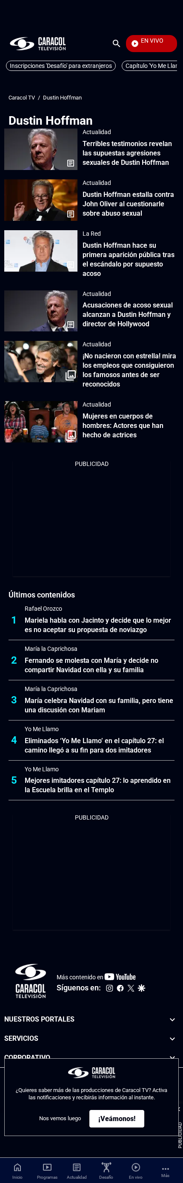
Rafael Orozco (43, 608)
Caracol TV (22, 97)
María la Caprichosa (51, 648)
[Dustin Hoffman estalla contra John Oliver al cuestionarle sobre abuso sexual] (40, 200)
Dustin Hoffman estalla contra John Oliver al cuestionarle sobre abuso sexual (128, 203)
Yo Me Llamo (42, 729)
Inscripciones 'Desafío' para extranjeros (61, 65)
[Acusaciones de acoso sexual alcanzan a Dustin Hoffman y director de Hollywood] (40, 311)
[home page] (38, 43)
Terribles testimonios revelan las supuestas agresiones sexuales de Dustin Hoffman (127, 153)
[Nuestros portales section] (172, 1019)
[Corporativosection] (172, 1058)
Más (165, 1175)
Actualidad (97, 132)
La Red (92, 233)
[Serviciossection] (172, 1038)
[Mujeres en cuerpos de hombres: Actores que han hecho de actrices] (40, 421)
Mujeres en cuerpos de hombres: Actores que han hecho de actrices (123, 425)
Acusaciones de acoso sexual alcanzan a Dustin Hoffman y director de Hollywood (128, 314)
